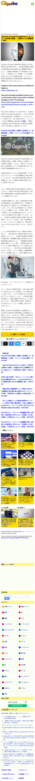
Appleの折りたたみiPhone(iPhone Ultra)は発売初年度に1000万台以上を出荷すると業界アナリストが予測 (18, 737)
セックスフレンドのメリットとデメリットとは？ (17, 725)
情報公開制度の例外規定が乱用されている (25, 478)
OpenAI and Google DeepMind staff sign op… (15, 537)
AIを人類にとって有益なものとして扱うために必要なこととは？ (25, 445)
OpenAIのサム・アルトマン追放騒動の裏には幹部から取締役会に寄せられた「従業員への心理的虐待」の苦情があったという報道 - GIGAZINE (17, 414)
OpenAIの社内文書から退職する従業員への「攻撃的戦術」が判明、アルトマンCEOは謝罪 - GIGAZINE (17, 133)
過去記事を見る (17, 706)
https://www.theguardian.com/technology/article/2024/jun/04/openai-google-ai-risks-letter (17, 104)
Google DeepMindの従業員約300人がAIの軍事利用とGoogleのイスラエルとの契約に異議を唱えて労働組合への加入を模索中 (8, 463)
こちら (27, 713)
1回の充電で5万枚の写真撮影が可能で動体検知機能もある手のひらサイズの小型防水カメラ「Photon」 (8, 522)
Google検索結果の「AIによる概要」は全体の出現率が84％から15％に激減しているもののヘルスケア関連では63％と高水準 (25, 522)
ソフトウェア (30, 34)
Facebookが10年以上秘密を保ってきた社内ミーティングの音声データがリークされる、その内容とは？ (25, 499)
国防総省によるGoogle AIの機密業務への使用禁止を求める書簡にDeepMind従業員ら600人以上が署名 (26, 462)
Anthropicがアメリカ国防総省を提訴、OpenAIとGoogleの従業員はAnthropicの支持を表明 (8, 446)
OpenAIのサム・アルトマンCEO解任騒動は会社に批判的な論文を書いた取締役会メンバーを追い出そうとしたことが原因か (9, 500)
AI (23, 531)
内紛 (23, 121)
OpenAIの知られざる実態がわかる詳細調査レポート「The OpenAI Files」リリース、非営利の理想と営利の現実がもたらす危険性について (9, 481)
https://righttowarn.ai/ (9, 90)
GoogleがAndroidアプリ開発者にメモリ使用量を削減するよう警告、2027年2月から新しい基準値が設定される (18, 755)
